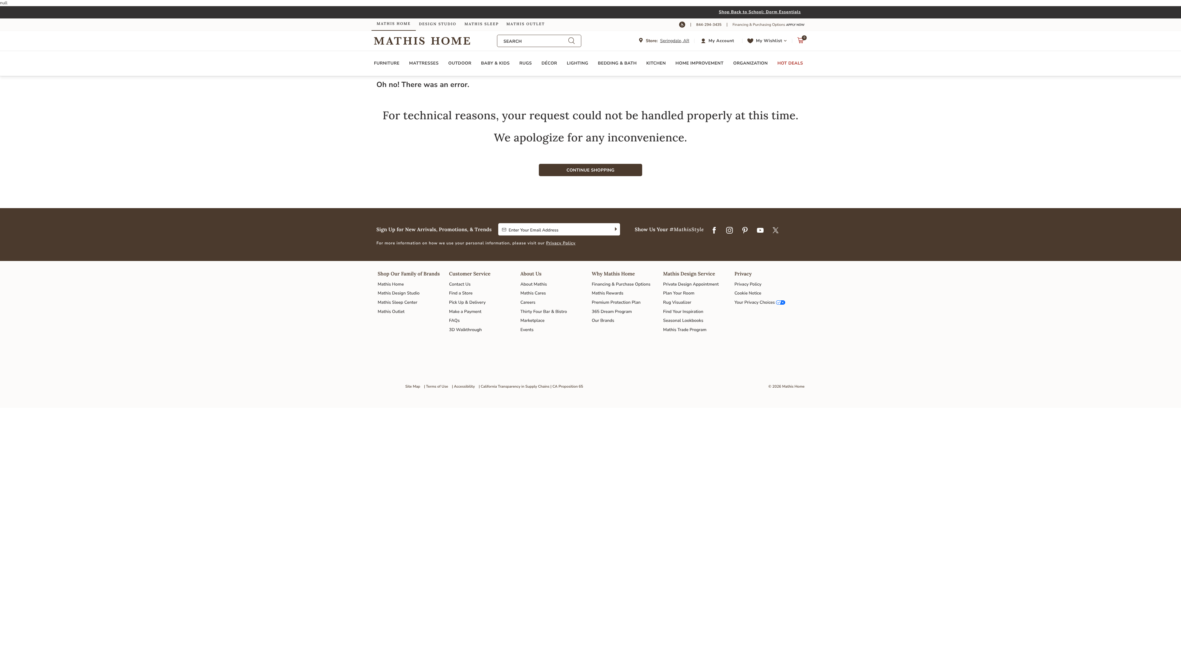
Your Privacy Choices (754, 302)
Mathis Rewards (607, 293)
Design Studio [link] (437, 24)
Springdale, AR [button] (674, 41)
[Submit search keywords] (571, 40)
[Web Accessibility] (682, 25)
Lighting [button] (577, 63)
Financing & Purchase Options (621, 284)
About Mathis (533, 284)
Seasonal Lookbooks (683, 320)
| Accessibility (463, 386)
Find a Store (461, 293)
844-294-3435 (709, 24)
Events (527, 330)
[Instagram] (729, 230)
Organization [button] (750, 63)
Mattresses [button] (424, 63)
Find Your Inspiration (683, 311)
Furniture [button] (387, 63)
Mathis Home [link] (394, 24)
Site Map (412, 386)
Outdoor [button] (459, 63)
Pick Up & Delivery (467, 302)
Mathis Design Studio (399, 293)
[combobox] (535, 41)
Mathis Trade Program (684, 330)
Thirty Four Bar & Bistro (543, 311)
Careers (527, 302)
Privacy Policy (561, 243)
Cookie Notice (747, 293)
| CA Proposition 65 (567, 386)
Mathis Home (391, 284)
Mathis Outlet (391, 311)
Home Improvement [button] (699, 63)
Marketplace (532, 320)
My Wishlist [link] (769, 41)
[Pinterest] (745, 230)
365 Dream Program (612, 311)
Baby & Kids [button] (495, 63)
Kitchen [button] (656, 63)
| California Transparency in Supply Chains (514, 386)
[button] (718, 40)
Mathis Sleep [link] (481, 24)
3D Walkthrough (465, 330)
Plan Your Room (678, 293)
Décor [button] (549, 63)
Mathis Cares (533, 293)
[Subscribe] (615, 229)
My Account (721, 41)
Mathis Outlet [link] (525, 24)
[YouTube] (760, 230)
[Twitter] (775, 230)
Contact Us (460, 284)
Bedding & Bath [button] (617, 63)
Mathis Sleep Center (397, 302)
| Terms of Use (436, 386)
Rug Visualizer (677, 302)
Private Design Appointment (691, 284)
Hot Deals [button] (790, 63)
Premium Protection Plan (616, 302)
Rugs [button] (525, 63)
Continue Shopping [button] (590, 170)
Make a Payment (465, 311)
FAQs (454, 320)
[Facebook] (714, 230)
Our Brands (603, 320)
